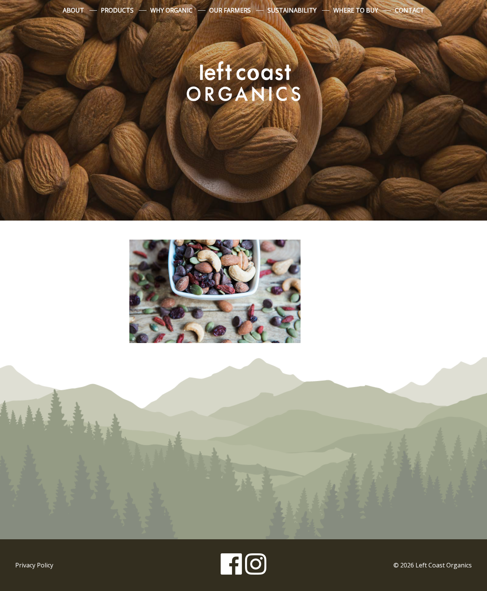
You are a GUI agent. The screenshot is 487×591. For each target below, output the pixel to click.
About (73, 10)
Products (117, 10)
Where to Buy (355, 10)
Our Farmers (230, 10)
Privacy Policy (34, 565)
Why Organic (171, 10)
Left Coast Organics (243, 81)
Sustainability (292, 10)
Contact (409, 10)
